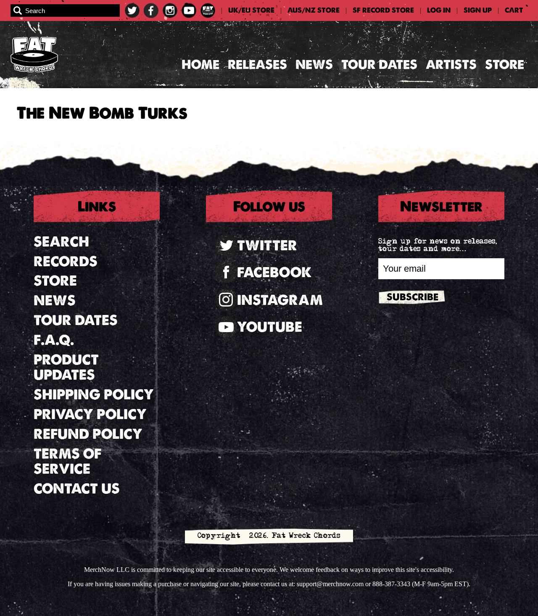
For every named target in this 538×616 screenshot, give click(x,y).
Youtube (269, 327)
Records (66, 261)
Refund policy (88, 434)
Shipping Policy (94, 394)
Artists (451, 64)
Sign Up (478, 10)
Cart (514, 10)
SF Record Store (383, 10)
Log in (439, 10)
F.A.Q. (54, 340)
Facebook (274, 272)
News (314, 64)
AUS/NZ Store (313, 10)
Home (200, 64)
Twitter (267, 245)
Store (504, 64)
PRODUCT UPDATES (66, 367)
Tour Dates (379, 64)
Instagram (280, 300)
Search (61, 241)
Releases (257, 64)
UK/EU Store (251, 10)
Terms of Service (67, 461)
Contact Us (77, 488)
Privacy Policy (90, 414)
